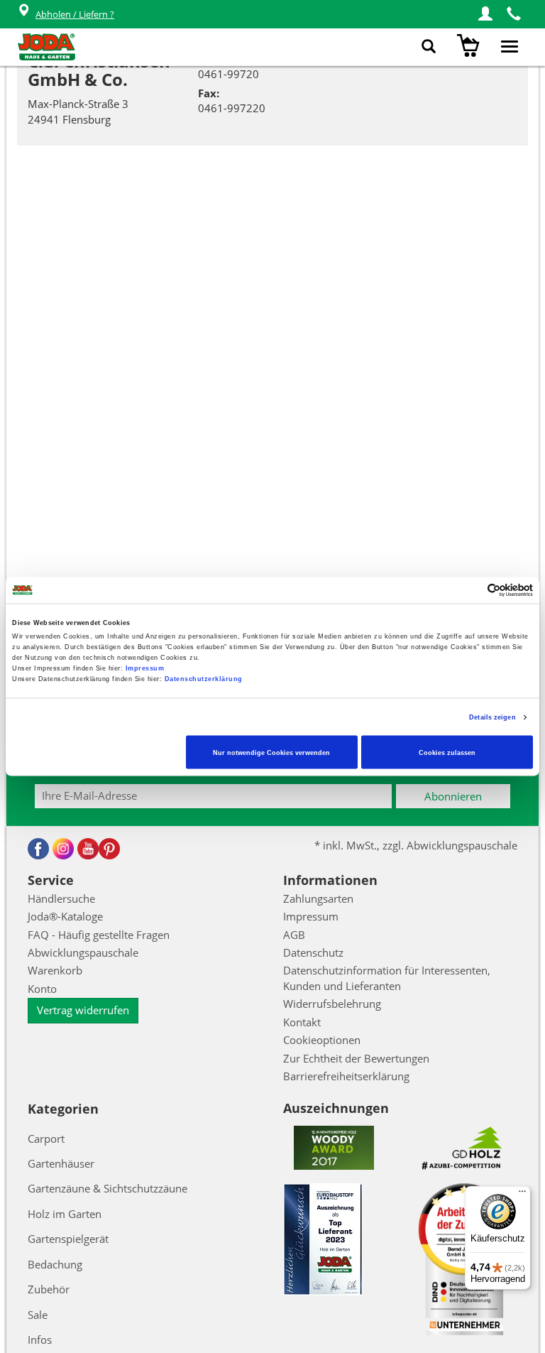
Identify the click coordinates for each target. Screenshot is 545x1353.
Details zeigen (492, 717)
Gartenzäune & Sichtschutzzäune (107, 1188)
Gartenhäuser (61, 1163)
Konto (42, 989)
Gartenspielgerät (68, 1239)
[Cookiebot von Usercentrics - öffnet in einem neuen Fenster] (471, 590)
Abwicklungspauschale (83, 952)
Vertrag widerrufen (83, 1010)
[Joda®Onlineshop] (46, 47)
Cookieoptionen (321, 1040)
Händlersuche (61, 898)
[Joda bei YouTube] (88, 849)
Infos (40, 1339)
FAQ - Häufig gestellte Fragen (99, 935)
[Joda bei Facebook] (38, 849)
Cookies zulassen (447, 752)
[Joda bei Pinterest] (109, 849)
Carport (46, 1138)
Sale (38, 1315)
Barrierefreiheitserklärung (346, 1076)
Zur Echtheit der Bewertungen (356, 1058)
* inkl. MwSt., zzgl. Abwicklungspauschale (415, 845)
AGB (294, 935)
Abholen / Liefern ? (74, 14)
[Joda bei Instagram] (63, 849)
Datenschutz (313, 952)
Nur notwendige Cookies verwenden (271, 752)
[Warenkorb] (470, 47)
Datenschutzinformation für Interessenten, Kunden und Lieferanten (386, 977)
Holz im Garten (64, 1214)
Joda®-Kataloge (65, 916)
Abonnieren (453, 796)
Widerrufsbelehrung (332, 1003)
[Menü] (522, 1194)
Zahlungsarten (318, 898)
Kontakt (302, 1022)
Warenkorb (55, 970)
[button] (485, 14)
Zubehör (49, 1289)
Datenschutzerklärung (204, 679)
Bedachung (55, 1264)
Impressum (145, 668)
